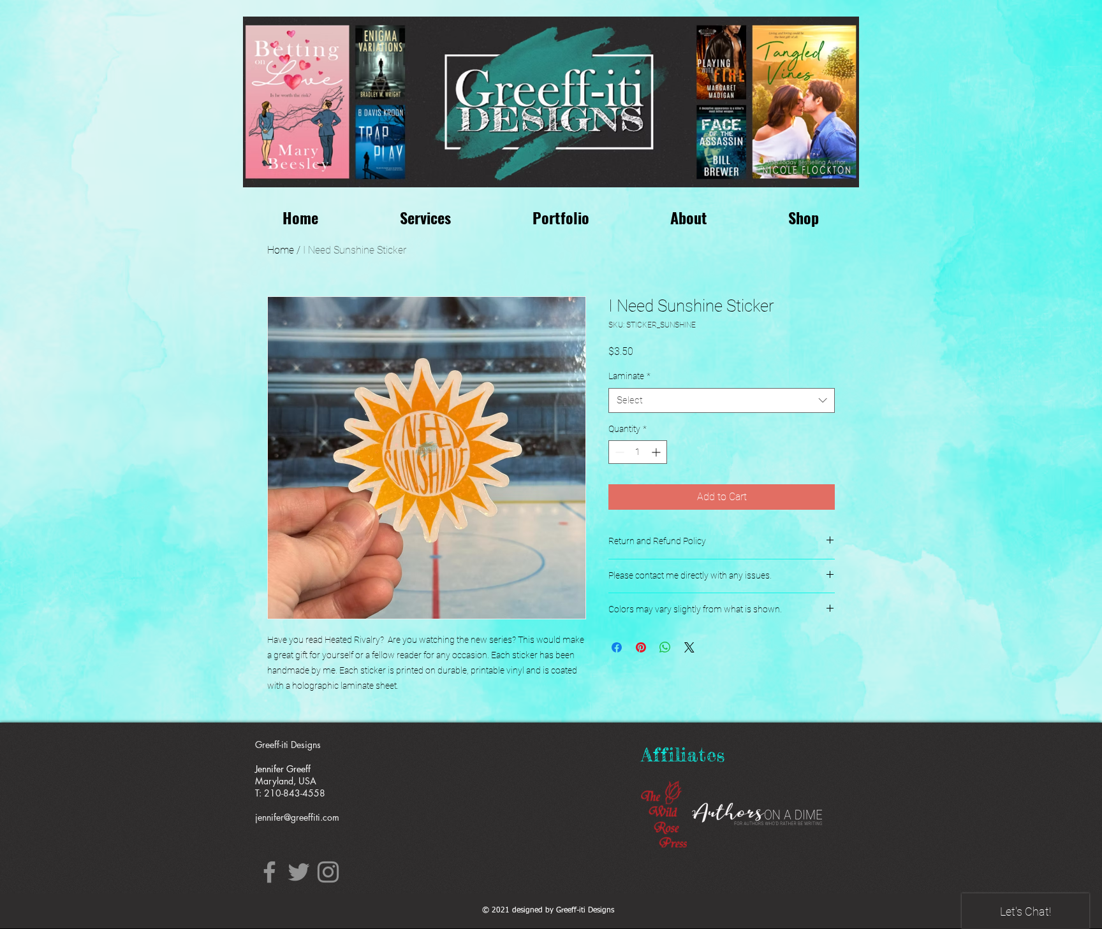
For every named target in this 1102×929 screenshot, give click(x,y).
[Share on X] (689, 647)
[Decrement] (618, 452)
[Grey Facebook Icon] (269, 872)
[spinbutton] (637, 452)
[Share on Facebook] (616, 647)
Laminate (629, 376)
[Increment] (657, 452)
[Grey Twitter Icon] (298, 872)
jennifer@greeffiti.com (297, 817)
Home (280, 250)
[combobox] (721, 400)
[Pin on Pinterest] (641, 647)
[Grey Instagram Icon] (328, 872)
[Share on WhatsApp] (665, 647)
